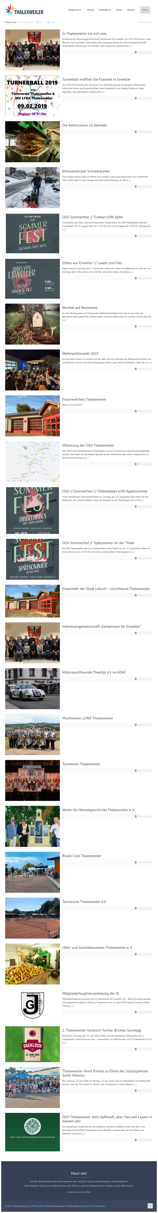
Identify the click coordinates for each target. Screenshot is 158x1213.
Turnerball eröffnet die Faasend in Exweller (96, 79)
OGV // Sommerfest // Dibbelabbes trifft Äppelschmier (105, 491)
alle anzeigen (146, 22)
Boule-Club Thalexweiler (81, 855)
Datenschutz (99, 1206)
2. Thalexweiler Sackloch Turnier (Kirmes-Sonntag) (101, 1030)
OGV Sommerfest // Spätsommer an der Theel (98, 542)
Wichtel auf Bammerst (79, 307)
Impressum (86, 1206)
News (145, 9)
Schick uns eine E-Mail (79, 1192)
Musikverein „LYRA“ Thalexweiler (87, 718)
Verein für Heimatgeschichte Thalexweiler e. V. (98, 809)
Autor (52, 22)
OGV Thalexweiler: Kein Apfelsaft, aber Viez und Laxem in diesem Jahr (107, 1118)
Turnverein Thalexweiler (81, 763)
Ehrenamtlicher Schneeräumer (86, 171)
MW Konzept (38, 1206)
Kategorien (26, 22)
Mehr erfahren (144, 52)
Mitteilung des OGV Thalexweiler (88, 445)
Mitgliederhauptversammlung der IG (90, 993)
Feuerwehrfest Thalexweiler (84, 399)
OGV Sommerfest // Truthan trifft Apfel (92, 216)
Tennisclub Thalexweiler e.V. (84, 901)
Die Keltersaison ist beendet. (84, 125)
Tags (40, 22)
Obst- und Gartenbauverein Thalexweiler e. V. (97, 947)
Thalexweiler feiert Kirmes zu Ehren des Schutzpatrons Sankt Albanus (105, 1073)
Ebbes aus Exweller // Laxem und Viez (92, 262)
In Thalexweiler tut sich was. (84, 33)
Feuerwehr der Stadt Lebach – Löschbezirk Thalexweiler (106, 588)
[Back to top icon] (150, 1205)
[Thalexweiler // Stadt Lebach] (24, 9)
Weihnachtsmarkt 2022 (80, 353)
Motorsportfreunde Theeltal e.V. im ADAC (94, 672)
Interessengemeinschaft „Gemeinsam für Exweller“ (101, 626)
